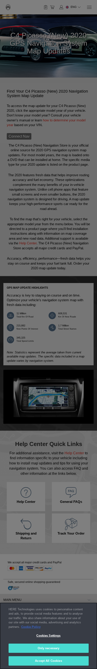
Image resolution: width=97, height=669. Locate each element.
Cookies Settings (48, 635)
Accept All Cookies (48, 660)
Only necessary (49, 648)
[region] (48, 636)
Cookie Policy (31, 627)
